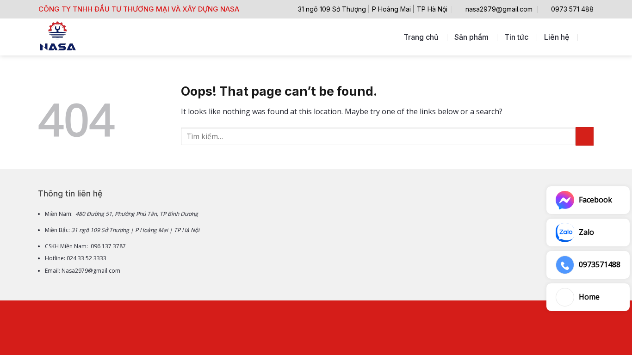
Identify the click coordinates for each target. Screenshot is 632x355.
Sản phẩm (471, 37)
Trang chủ (421, 37)
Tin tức (516, 37)
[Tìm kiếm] (589, 37)
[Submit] (585, 136)
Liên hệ (556, 37)
